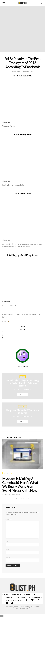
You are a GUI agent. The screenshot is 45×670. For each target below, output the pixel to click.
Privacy (10, 597)
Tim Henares (27, 389)
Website (8, 557)
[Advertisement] (22, 640)
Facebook (7, 122)
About (5, 594)
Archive (21, 597)
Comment (9, 519)
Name (8, 542)
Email (8, 549)
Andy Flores (16, 494)
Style (22, 376)
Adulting (23, 406)
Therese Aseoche (27, 416)
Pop (5, 473)
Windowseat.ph (14, 600)
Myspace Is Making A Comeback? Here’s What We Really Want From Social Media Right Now (20, 484)
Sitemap (16, 594)
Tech (11, 473)
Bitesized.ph (35, 597)
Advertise (29, 594)
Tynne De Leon (22, 367)
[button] (16, 498)
